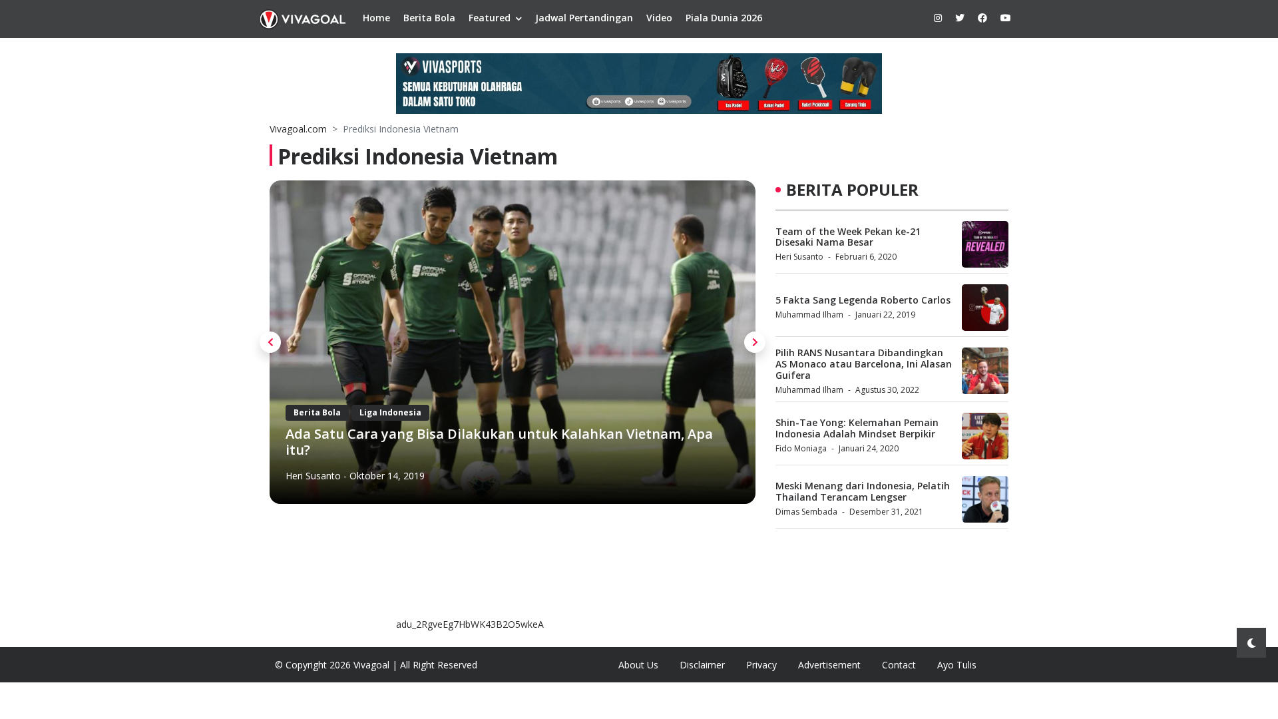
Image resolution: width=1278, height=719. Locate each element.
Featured (490, 17)
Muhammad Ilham (809, 314)
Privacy (761, 664)
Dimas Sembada (806, 511)
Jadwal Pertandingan (584, 17)
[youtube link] (1005, 17)
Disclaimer (702, 664)
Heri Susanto (313, 475)
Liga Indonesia (390, 412)
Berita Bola (429, 17)
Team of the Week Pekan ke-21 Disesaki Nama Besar (848, 237)
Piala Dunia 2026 (724, 17)
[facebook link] (982, 17)
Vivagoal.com (298, 128)
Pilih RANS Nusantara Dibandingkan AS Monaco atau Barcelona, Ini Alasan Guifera (863, 363)
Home (376, 17)
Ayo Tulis (956, 664)
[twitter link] (960, 17)
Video (659, 17)
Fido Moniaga (801, 448)
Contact (899, 664)
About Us (638, 664)
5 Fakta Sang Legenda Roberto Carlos (863, 300)
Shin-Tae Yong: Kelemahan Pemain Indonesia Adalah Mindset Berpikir (857, 428)
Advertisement (829, 664)
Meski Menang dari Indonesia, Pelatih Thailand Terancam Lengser (862, 491)
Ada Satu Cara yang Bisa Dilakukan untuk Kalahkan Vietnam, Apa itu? (499, 442)
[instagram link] (938, 17)
